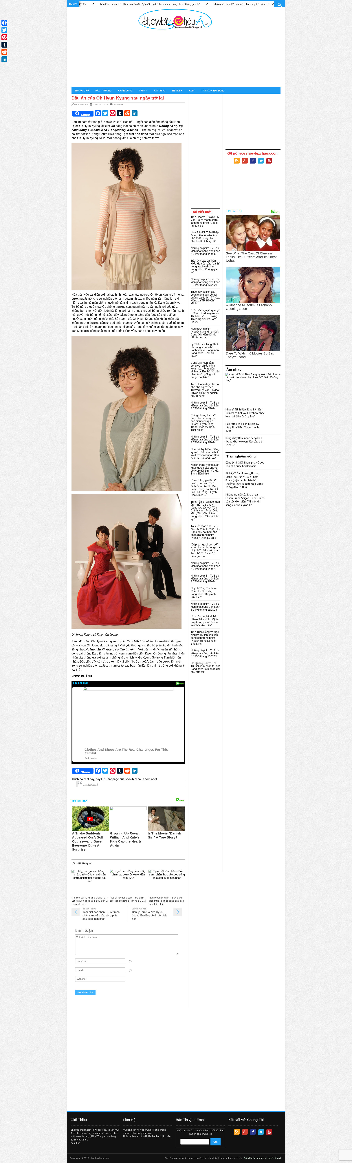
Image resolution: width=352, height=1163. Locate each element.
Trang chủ (82, 90)
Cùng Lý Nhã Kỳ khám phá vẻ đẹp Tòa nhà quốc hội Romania (244, 464)
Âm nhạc (159, 90)
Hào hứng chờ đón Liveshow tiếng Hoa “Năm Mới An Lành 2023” (242, 427)
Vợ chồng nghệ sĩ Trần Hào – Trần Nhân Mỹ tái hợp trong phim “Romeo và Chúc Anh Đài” (205, 621)
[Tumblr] (4, 44)
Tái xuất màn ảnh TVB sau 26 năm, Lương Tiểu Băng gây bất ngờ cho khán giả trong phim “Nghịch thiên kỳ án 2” (205, 531)
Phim (142, 90)
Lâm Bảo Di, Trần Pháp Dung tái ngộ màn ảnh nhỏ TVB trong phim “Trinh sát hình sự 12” (205, 237)
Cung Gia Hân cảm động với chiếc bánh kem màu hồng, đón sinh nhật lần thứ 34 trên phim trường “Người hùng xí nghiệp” (205, 370)
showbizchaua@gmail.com (137, 1133)
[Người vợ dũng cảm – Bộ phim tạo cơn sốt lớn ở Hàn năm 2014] (128, 882)
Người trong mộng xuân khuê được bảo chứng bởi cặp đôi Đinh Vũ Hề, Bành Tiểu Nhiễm (205, 469)
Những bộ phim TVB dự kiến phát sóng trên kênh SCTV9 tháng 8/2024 (205, 439)
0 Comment (118, 105)
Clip (192, 90)
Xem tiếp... (76, 1143)
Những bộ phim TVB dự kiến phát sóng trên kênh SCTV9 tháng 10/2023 (205, 653)
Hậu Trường (103, 90)
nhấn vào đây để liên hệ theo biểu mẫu (149, 1136)
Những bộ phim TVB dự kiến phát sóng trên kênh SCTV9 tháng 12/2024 (177, 4)
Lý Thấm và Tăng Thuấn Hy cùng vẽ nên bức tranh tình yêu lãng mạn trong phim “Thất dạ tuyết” (205, 350)
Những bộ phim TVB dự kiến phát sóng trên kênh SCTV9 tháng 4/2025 (205, 250)
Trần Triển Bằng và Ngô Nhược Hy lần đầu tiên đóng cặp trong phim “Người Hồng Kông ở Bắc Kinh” (205, 637)
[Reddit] (4, 52)
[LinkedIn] (4, 59)
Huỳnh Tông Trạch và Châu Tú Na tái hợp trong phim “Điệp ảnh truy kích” (204, 593)
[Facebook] (253, 161)
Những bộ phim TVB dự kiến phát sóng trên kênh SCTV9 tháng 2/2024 (205, 578)
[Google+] (245, 161)
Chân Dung (125, 90)
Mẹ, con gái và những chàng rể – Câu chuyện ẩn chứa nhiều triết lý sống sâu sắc (90, 901)
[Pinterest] (4, 37)
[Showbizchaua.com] (175, 19)
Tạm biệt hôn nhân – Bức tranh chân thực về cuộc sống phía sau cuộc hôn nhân (166, 901)
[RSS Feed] (237, 161)
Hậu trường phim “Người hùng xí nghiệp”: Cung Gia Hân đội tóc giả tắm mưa (205, 333)
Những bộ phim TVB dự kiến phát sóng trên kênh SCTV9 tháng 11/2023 (205, 606)
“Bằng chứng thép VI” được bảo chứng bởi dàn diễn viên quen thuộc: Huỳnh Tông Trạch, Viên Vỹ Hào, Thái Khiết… (203, 422)
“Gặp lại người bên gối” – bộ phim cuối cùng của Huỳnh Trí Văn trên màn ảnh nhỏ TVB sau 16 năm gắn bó (205, 550)
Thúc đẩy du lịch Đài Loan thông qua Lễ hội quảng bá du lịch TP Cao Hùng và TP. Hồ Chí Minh (205, 297)
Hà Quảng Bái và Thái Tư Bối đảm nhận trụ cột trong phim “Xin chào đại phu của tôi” (205, 667)
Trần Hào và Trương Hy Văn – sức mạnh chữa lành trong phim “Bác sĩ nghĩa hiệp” (274, 4)
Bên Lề (176, 90)
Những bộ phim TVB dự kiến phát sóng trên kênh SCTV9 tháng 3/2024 (205, 565)
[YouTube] (269, 161)
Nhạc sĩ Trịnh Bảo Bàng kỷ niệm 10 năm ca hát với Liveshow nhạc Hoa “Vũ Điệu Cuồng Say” (205, 453)
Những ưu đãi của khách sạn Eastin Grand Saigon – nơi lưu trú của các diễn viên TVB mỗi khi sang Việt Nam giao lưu (245, 500)
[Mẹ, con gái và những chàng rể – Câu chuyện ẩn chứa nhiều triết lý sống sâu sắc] (90, 882)
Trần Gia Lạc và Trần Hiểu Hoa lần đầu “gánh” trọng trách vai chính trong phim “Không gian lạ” (205, 266)
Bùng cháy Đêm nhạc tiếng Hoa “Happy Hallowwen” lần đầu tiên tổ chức (244, 441)
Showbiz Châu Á (90, 785)
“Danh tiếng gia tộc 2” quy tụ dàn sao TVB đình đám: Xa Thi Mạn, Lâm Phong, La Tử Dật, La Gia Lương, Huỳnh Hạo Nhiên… (205, 487)
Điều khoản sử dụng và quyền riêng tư (263, 1158)
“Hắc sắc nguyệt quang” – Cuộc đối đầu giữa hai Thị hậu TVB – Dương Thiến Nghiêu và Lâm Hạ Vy (205, 316)
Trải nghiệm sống (213, 90)
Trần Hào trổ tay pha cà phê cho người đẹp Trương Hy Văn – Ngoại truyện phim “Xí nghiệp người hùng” (205, 389)
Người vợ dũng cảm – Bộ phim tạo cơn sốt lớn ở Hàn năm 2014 (128, 899)
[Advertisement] (175, 58)
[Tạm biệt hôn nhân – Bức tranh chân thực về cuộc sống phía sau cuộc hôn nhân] (166, 882)
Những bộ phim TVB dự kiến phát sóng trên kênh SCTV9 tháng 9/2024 (205, 405)
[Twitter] (261, 161)
